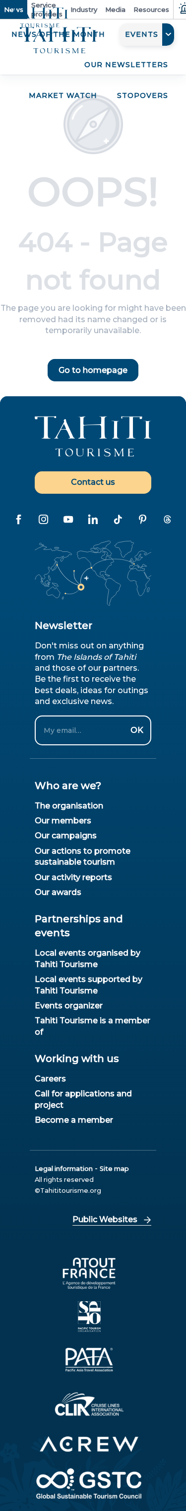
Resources (151, 9)
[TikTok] (118, 519)
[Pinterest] (142, 519)
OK (136, 730)
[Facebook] (18, 519)
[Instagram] (43, 519)
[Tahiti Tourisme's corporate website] (58, 40)
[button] (146, 34)
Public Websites (104, 1219)
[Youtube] (68, 519)
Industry (83, 9)
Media (115, 9)
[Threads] (167, 519)
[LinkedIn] (93, 519)
